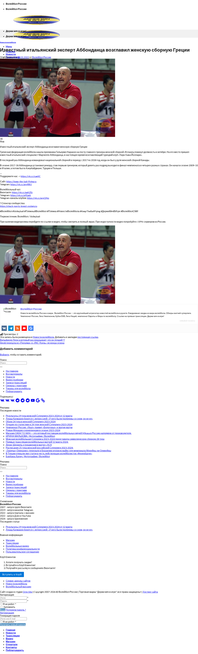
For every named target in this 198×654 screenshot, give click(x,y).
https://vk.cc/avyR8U (21, 184)
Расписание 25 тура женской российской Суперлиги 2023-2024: (39, 447)
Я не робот (9, 604)
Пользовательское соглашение (22, 551)
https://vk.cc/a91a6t (20, 195)
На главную (12, 371)
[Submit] (1, 366)
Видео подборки (14, 379)
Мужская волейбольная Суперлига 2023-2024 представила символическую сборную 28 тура (55, 439)
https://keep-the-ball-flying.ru (21, 181)
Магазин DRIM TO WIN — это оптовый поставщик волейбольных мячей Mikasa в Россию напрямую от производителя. (68, 433)
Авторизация (7, 612)
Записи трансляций (16, 382)
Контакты (11, 647)
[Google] (30, 328)
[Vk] (4, 328)
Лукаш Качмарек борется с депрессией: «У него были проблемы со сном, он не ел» (49, 418)
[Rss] (17, 328)
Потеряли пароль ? (16, 609)
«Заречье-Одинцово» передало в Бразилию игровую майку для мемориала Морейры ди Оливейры (58, 450)
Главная (10, 629)
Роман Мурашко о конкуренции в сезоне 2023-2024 (33, 430)
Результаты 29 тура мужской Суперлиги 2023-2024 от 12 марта (39, 415)
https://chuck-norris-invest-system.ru (18, 206)
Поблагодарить (14, 391)
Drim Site (27, 591)
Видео (9, 638)
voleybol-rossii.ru (187, 320)
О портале (12, 644)
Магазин (10, 540)
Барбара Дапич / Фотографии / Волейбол (28, 456)
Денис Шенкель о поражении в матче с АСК (29, 444)
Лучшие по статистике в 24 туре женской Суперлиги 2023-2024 (39, 424)
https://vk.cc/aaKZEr (22, 192)
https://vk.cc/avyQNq (38, 198)
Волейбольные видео (17, 546)
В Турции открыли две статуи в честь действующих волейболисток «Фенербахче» (49, 453)
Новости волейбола (8, 42)
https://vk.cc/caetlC (31, 176)
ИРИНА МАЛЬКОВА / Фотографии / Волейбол (30, 436)
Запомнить (9, 607)
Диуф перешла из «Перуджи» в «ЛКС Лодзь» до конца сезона (32, 342)
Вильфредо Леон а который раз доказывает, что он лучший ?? (32, 340)
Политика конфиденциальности (23, 548)
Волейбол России (41, 57)
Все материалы (14, 374)
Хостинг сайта (150, 591)
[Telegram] (10, 328)
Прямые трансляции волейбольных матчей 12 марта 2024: (37, 441)
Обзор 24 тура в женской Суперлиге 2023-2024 (31, 421)
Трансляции (12, 543)
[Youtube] (24, 328)
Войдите (4, 354)
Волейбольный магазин (18, 586)
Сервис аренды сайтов (18, 580)
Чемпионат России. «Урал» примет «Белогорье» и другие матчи (39, 427)
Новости (11, 54)
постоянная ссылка (87, 337)
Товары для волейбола (18, 388)
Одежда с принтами (16, 385)
